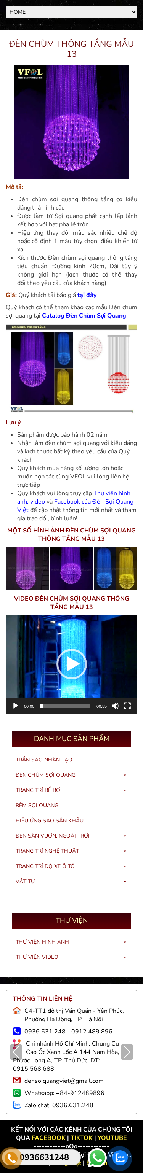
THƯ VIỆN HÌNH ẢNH (42, 942)
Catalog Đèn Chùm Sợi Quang (84, 316)
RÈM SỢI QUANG (37, 805)
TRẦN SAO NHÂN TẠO (44, 759)
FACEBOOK (49, 1138)
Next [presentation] (127, 1053)
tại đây (86, 295)
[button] (71, 664)
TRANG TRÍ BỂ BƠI (39, 790)
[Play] (15, 706)
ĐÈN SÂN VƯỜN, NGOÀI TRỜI (53, 835)
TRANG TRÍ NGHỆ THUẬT (47, 851)
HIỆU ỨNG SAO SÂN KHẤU (50, 820)
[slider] (65, 706)
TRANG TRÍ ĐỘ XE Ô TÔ (45, 866)
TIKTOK (82, 1138)
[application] (71, 664)
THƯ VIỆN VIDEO (37, 957)
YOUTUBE (112, 1138)
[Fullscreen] (127, 706)
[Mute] (115, 706)
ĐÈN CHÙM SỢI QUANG (46, 775)
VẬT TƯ (25, 881)
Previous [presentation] (16, 1053)
